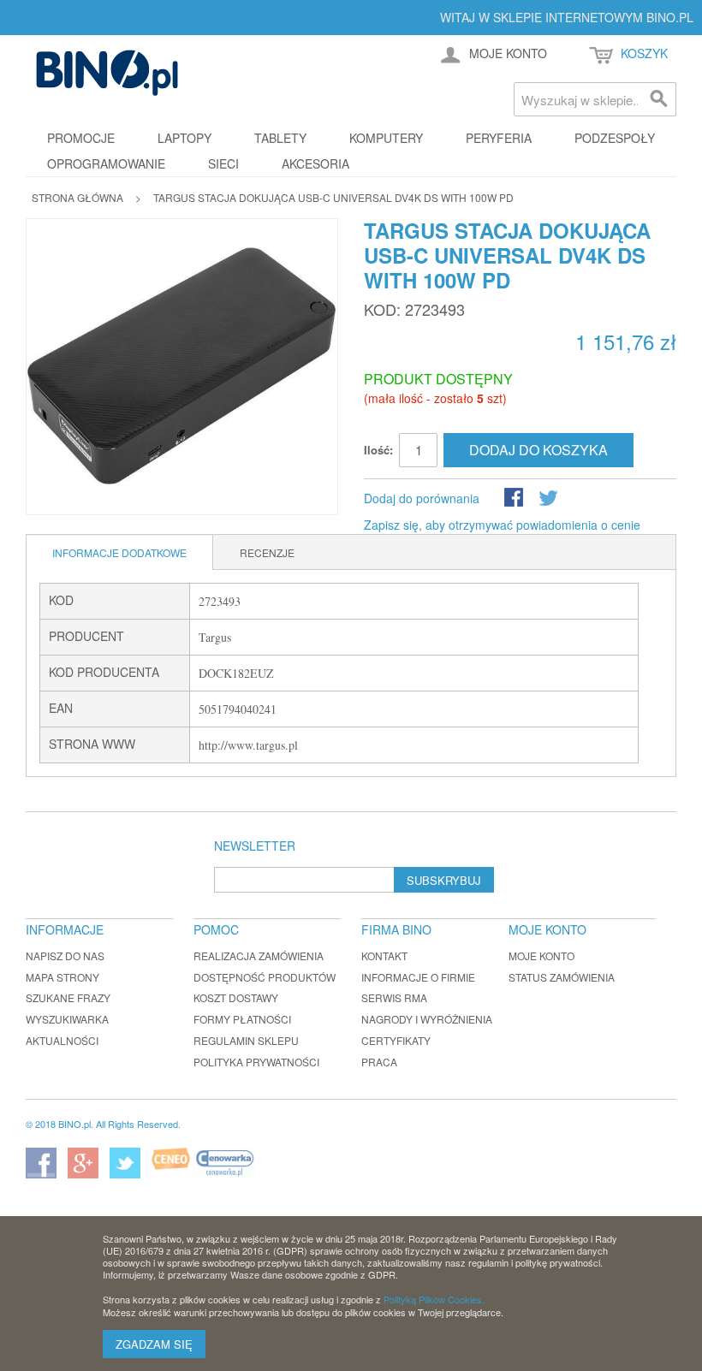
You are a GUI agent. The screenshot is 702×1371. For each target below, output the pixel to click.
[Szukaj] (659, 99)
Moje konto (541, 955)
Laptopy (184, 137)
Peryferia (499, 137)
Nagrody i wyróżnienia (426, 1019)
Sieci (223, 163)
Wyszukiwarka (67, 1019)
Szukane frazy (68, 997)
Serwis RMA (394, 997)
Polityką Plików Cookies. (434, 1299)
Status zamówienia (562, 977)
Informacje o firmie (418, 977)
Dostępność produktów (264, 977)
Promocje (81, 137)
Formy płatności (242, 1019)
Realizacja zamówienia (258, 955)
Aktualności (62, 1040)
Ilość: (378, 450)
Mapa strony (62, 977)
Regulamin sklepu (246, 1040)
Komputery (386, 137)
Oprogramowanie (106, 163)
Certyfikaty (396, 1040)
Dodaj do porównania (421, 498)
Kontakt (384, 955)
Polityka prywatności (256, 1061)
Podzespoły (614, 137)
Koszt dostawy (235, 997)
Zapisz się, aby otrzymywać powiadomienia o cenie (502, 524)
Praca (379, 1061)
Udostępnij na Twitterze (549, 499)
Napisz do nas (65, 955)
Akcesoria (315, 163)
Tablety (280, 137)
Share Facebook (515, 499)
